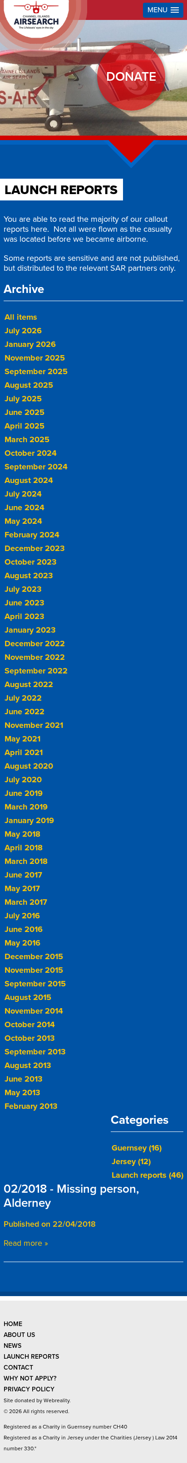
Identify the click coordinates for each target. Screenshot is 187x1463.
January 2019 (29, 820)
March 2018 (26, 861)
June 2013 (24, 1079)
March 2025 (27, 439)
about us (19, 1335)
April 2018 (24, 848)
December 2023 (35, 548)
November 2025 (35, 358)
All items (21, 317)
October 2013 (30, 1038)
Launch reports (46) (147, 1175)
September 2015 (35, 984)
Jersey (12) (131, 1161)
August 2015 (28, 997)
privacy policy (29, 1389)
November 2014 (34, 1011)
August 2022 (29, 684)
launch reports (31, 1357)
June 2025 (24, 412)
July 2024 (23, 494)
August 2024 (29, 480)
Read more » (26, 1243)
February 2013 (31, 1106)
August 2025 (29, 385)
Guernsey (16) (137, 1148)
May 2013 (22, 1092)
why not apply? (30, 1378)
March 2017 (26, 902)
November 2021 (34, 725)
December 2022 (35, 644)
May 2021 (22, 739)
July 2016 (22, 916)
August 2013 (28, 1065)
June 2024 (24, 507)
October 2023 (31, 562)
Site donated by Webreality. (37, 1400)
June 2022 (24, 712)
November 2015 (34, 970)
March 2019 (26, 807)
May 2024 (23, 521)
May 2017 (22, 888)
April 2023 (24, 616)
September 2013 (35, 1052)
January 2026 (30, 344)
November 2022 (35, 657)
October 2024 (31, 453)
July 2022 (23, 698)
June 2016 (24, 929)
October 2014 (30, 1024)
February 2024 (32, 535)
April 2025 (24, 426)
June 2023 (24, 603)
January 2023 (30, 630)
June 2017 (23, 875)
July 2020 (23, 780)
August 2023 (29, 575)
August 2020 (29, 766)
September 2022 (36, 671)
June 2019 (24, 793)
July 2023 (23, 589)
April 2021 (24, 752)
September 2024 (36, 467)
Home (13, 1324)
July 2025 (23, 399)
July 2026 (23, 331)
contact (18, 1367)
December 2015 (34, 956)
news (12, 1346)
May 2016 (22, 943)
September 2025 (36, 371)
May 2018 (22, 834)
